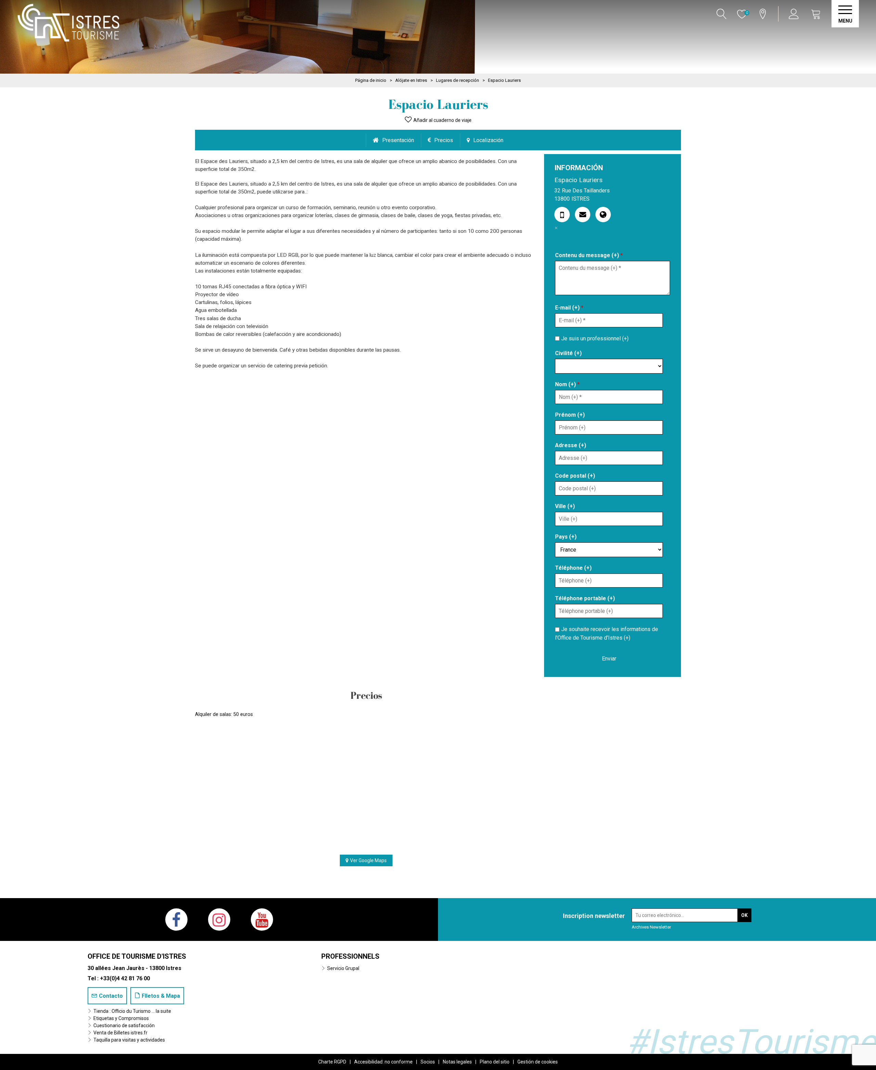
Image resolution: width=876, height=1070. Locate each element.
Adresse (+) (570, 445)
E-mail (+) (569, 307)
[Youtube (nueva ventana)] (262, 919)
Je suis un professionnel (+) (595, 338)
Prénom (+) (570, 415)
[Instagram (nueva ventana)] (219, 919)
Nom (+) (567, 384)
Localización (488, 140)
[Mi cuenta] (795, 14)
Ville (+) (565, 506)
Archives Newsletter (651, 927)
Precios (443, 140)
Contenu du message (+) (589, 255)
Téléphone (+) (573, 568)
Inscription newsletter (594, 915)
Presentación (398, 140)
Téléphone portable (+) (585, 598)
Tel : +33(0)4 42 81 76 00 (119, 978)
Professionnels (350, 956)
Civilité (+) (568, 353)
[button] (816, 14)
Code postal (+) (575, 476)
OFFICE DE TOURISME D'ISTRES (137, 956)
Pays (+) (566, 536)
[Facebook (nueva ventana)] (176, 919)
